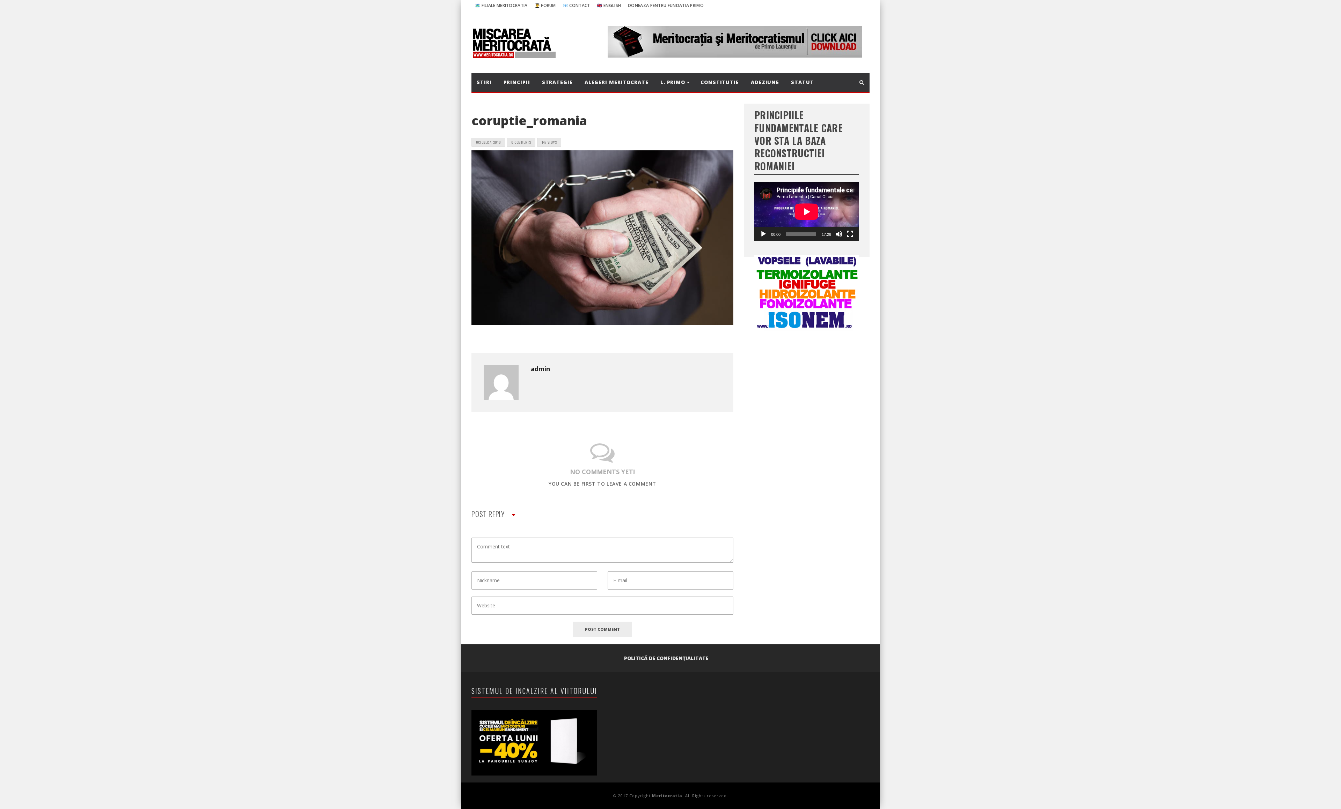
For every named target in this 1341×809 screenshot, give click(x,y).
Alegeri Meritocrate (616, 82)
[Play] (763, 234)
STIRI (484, 82)
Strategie (557, 82)
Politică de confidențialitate (666, 658)
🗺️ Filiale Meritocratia (501, 5)
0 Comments (521, 142)
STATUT (802, 82)
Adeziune (765, 82)
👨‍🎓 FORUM (545, 5)
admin (540, 369)
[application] (806, 211)
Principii (517, 82)
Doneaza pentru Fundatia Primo (666, 5)
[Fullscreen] (850, 234)
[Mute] (838, 234)
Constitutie (720, 82)
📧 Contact (576, 5)
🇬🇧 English (609, 5)
